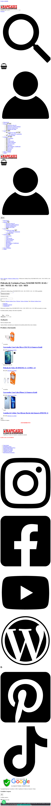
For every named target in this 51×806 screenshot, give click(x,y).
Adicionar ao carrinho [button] (11, 350)
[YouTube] (25, 614)
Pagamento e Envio (7, 446)
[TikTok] (25, 776)
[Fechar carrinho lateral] (2, 419)
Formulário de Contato (8, 450)
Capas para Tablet (11, 135)
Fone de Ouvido (11, 143)
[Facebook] (25, 569)
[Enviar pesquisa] (19, 10)
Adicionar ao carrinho (5, 293)
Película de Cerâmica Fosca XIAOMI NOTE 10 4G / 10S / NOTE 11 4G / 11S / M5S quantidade (21, 291)
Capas (4, 130)
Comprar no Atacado (7, 451)
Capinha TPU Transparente (16, 134)
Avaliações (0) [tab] (6, 306)
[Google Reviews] (1, 667)
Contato (5, 153)
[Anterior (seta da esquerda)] (1, 802)
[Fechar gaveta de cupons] (2, 795)
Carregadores (10, 138)
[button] (8, 123)
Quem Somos (6, 445)
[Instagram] (25, 511)
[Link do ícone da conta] (25, 120)
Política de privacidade (25, 804)
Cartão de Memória (12, 142)
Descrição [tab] (5, 303)
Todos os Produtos (7, 151)
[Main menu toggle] (3, 218)
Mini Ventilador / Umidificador (14, 146)
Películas (5, 123)
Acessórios (5, 136)
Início (2, 278)
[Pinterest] (25, 725)
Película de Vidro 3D (12, 125)
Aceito (19, 804)
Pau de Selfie (10, 147)
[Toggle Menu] (10, 124)
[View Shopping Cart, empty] (25, 66)
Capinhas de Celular (12, 132)
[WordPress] (25, 665)
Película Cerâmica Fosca (13, 128)
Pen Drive (10, 149)
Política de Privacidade (8, 449)
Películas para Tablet (12, 129)
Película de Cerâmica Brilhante (14, 126)
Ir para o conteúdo (4, 1)
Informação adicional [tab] (7, 304)
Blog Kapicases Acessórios (9, 452)
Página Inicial (6, 122)
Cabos (9, 139)
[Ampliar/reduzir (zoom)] (1, 801)
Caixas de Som (11, 141)
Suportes (9, 150)
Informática (10, 145)
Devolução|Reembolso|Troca (9, 447)
